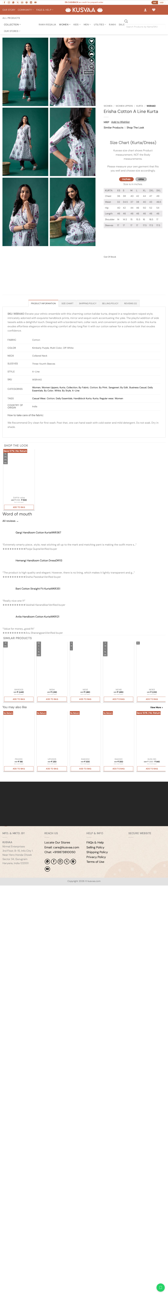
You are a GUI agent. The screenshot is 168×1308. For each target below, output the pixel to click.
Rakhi (112, 24)
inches (126, 179)
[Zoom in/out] (3, 889)
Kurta (139, 106)
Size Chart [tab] (67, 303)
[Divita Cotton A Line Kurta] (52, 665)
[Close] (107, 134)
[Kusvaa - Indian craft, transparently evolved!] (84, 10)
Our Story (8, 9)
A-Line (75, 390)
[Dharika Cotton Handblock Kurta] (85, 665)
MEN (86, 24)
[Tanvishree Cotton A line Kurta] (18, 665)
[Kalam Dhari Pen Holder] (18, 734)
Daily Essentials (64, 398)
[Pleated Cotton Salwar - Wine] (19, 472)
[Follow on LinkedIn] (31, 2)
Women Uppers (124, 106)
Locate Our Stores (57, 842)
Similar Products (113, 127)
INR (154, 2)
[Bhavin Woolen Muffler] (151, 734)
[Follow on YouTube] (35, 2)
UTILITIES (99, 24)
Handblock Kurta (83, 398)
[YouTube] (47, 869)
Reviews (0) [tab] (130, 303)
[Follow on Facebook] (4, 2)
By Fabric (84, 387)
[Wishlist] (153, 9)
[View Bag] (163, 10)
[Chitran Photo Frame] (52, 734)
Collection (11, 24)
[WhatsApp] (47, 861)
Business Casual (138, 387)
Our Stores (11, 31)
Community (25, 9)
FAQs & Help (95, 842)
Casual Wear (39, 398)
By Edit (124, 387)
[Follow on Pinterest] (27, 2)
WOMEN (63, 24)
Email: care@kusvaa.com (61, 847)
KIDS (76, 24)
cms (141, 179)
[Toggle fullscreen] (13, 889)
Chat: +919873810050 (59, 852)
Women (108, 106)
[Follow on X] (18, 2)
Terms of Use (95, 862)
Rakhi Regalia (47, 24)
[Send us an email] (22, 2)
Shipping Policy (97, 852)
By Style (66, 390)
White (57, 390)
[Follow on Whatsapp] (13, 2)
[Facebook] (53, 861)
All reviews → (10, 521)
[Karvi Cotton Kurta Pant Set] (151, 665)
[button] (145, 9)
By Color (48, 390)
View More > (156, 707)
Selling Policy (95, 847)
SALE (122, 24)
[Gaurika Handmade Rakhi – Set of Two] (118, 734)
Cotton (94, 387)
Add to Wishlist (120, 122)
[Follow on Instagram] (9, 2)
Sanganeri (114, 387)
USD (162, 2)
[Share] (22, 889)
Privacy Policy (96, 857)
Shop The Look (135, 127)
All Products (11, 18)
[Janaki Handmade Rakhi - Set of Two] (85, 734)
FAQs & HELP (43, 9)
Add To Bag (19, 507)
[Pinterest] (73, 861)
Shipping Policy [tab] (87, 303)
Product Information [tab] (43, 303)
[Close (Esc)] (32, 889)
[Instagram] (60, 861)
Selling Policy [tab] (110, 303)
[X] (66, 861)
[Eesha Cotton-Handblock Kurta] (118, 665)
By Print (103, 387)
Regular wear (107, 398)
